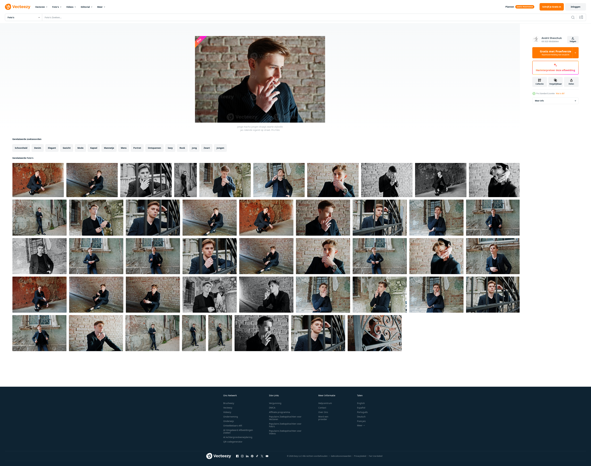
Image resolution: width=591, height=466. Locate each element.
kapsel (93, 147)
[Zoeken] (573, 17)
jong (194, 147)
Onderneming (230, 416)
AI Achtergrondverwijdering (237, 437)
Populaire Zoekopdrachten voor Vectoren (285, 418)
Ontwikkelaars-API (232, 425)
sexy (170, 147)
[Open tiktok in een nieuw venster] (257, 456)
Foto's (55, 6)
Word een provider (323, 418)
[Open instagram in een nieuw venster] (242, 456)
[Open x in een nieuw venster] (262, 456)
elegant (52, 147)
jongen (220, 147)
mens (124, 147)
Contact (322, 407)
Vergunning (275, 403)
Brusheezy (228, 403)
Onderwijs (228, 421)
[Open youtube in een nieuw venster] (267, 456)
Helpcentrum (325, 403)
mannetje (109, 147)
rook (182, 147)
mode (80, 147)
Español (361, 407)
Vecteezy (227, 407)
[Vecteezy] (17, 7)
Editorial (85, 6)
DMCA (272, 407)
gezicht (67, 147)
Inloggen (575, 6)
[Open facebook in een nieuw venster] (237, 456)
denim (37, 147)
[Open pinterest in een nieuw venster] (252, 456)
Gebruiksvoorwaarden (341, 456)
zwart (207, 147)
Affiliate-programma (279, 412)
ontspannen (154, 147)
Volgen (573, 41)
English (361, 403)
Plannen (509, 6)
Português (362, 412)
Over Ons (323, 412)
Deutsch (361, 416)
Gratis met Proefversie (555, 52)
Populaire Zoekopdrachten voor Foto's (285, 425)
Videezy (227, 412)
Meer (100, 6)
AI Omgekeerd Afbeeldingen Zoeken (238, 431)
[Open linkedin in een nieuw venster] (247, 456)
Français (361, 421)
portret (137, 147)
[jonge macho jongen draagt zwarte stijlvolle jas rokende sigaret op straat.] (38, 180)
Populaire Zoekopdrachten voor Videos (285, 432)
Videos (69, 6)
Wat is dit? (560, 93)
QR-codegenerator (232, 441)
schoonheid (21, 147)
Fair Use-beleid (375, 456)
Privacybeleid (360, 456)
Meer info (539, 100)
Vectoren (40, 6)
